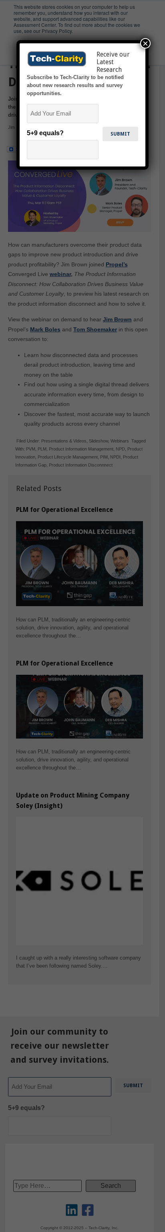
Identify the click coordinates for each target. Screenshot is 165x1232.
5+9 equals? (45, 133)
